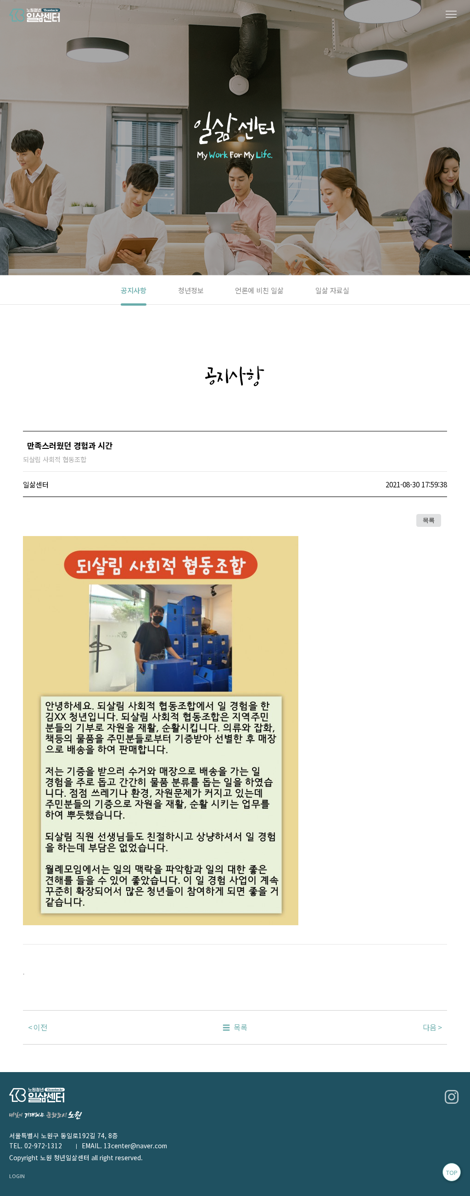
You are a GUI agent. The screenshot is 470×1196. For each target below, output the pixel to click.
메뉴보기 (451, 15)
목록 (429, 520)
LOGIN (17, 1175)
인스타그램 (451, 1097)
